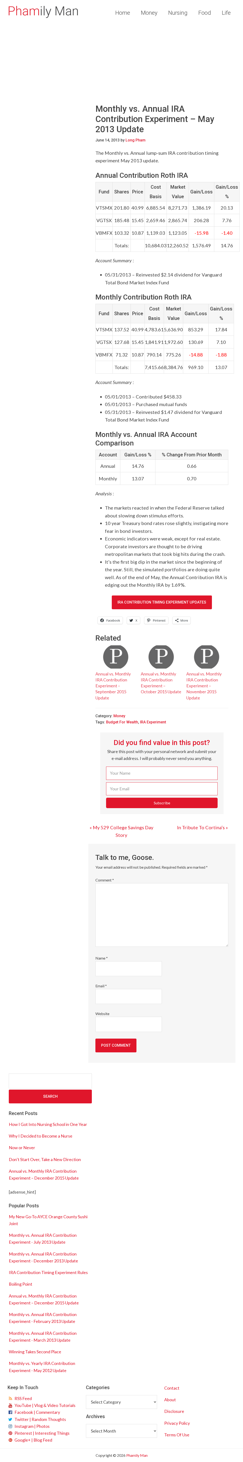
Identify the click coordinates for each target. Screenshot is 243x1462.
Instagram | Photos (31, 1426)
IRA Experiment (153, 722)
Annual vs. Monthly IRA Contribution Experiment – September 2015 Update (113, 685)
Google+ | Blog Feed (32, 1440)
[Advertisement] (121, 61)
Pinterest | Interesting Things (41, 1433)
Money (119, 716)
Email (101, 986)
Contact (171, 1388)
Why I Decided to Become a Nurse (40, 1136)
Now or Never (22, 1147)
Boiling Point (20, 1284)
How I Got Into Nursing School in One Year (48, 1124)
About (170, 1399)
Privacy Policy (177, 1423)
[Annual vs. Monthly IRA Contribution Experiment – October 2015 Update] (161, 657)
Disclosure (174, 1411)
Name (101, 958)
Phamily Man (43, 11)
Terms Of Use (176, 1434)
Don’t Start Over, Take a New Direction (45, 1159)
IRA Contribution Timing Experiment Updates (161, 602)
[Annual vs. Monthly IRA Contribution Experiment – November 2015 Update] (206, 657)
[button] (162, 803)
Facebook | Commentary (36, 1412)
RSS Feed (22, 1398)
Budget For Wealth (122, 722)
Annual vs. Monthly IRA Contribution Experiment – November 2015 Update (204, 685)
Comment (104, 880)
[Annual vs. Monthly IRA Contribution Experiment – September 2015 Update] (115, 657)
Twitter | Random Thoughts (39, 1419)
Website (102, 1013)
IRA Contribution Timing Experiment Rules (48, 1272)
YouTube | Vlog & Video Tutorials (44, 1405)
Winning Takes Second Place (35, 1351)
